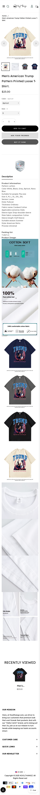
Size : (5, 109)
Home (4, 16)
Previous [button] (4, 43)
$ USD (20, 772)
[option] (20, 42)
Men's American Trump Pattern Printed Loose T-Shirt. (20, 686)
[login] (31, 6)
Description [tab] (7, 176)
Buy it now (20, 142)
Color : (7, 99)
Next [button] (36, 43)
